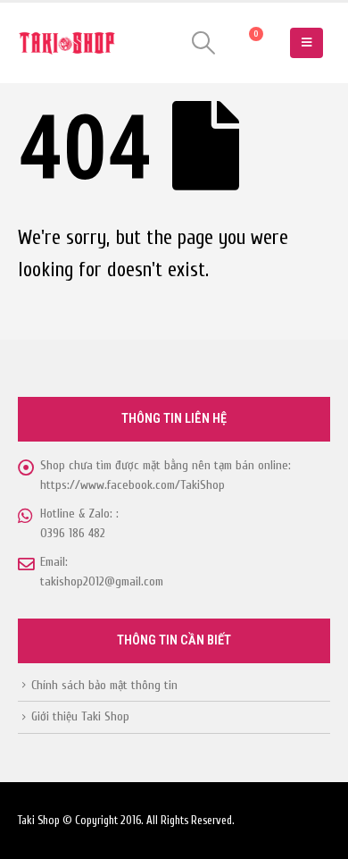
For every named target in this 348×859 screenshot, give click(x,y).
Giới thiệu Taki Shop (80, 716)
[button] (204, 43)
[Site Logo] (67, 43)
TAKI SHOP (85, 344)
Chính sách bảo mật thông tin (104, 685)
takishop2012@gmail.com (101, 581)
